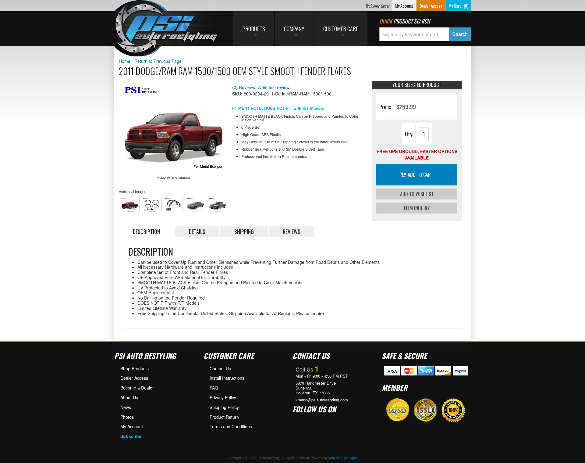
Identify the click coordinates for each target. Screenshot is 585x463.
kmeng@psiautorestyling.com (322, 399)
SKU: (238, 94)
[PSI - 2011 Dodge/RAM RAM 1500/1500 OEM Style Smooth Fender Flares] (174, 132)
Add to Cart (420, 174)
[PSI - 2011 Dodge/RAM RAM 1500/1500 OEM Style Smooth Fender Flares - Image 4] (195, 204)
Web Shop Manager (342, 458)
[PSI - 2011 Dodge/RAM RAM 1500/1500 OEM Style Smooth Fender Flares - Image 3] (173, 204)
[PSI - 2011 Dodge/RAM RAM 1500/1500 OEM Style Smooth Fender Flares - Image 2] (151, 204)
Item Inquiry (417, 208)
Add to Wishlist (417, 194)
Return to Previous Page (158, 61)
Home (124, 61)
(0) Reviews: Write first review (260, 87)
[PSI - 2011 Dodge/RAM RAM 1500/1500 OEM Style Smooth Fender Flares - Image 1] (130, 204)
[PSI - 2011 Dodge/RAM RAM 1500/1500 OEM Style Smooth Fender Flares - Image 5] (217, 204)
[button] (425, 34)
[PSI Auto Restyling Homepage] (166, 29)
